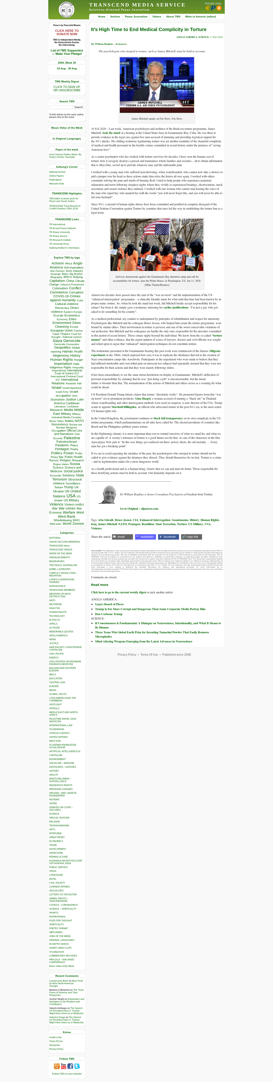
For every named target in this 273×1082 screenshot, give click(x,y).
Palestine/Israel (66, 441)
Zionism (78, 523)
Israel (56, 387)
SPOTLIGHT (55, 704)
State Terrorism (166, 524)
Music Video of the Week (61, 966)
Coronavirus (59, 292)
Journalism (57, 399)
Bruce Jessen (123, 520)
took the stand (111, 133)
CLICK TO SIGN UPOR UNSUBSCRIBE (67, 88)
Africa (68, 263)
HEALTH (53, 775)
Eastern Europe (73, 312)
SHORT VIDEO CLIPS (60, 948)
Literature (60, 406)
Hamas (67, 351)
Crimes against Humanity (65, 298)
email (121, 536)
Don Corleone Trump (108, 614)
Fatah (56, 334)
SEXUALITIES (56, 890)
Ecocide (58, 315)
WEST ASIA (55, 741)
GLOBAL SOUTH (57, 694)
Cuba (80, 300)
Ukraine (58, 491)
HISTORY (54, 771)
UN (67, 491)
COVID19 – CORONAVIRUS (63, 905)
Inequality (78, 367)
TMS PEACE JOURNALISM (63, 565)
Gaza (57, 340)
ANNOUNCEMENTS (59, 557)
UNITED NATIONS (58, 737)
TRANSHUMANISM (59, 825)
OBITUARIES (56, 932)
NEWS (52, 639)
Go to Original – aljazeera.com (139, 508)
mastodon (147, 536)
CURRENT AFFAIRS (59, 886)
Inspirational (59, 370)
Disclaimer (54, 1045)
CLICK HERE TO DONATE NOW (67, 32)
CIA (135, 520)
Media (68, 410)
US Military (71, 500)
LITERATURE (56, 875)
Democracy (62, 307)
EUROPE (54, 686)
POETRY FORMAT (58, 928)
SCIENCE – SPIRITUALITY (63, 909)
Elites (72, 319)
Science (58, 467)
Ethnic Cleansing (68, 324)
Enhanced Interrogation (155, 520)
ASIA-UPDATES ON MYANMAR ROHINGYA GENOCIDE (65, 662)
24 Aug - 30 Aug (67, 68)
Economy (62, 319)
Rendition (148, 524)
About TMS (173, 16)
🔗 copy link (190, 536)
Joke (74, 395)
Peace (74, 445)
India (76, 363)
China (70, 281)
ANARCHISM (56, 853)
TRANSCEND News (59, 545)
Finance (65, 333)
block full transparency (168, 418)
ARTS (52, 829)
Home (101, 16)
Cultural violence (66, 304)
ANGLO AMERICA (58, 635)
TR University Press (59, 244)
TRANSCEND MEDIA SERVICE (137, 5)
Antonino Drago (57, 1017)
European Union (62, 330)
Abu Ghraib (105, 520)
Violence (56, 504)
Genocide (71, 340)
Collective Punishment (72, 284)
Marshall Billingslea (123, 407)
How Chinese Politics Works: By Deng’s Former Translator (65, 155)
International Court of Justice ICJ (68, 372)
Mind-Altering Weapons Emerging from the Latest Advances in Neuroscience (143, 641)
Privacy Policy (56, 1049)
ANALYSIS (54, 608)
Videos (156, 16)
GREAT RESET (57, 837)
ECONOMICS (56, 841)
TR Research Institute (60, 240)
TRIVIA (52, 871)
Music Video (56, 421)
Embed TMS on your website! (67, 1074)
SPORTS (53, 912)
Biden (65, 273)
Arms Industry (74, 270)
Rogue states (61, 464)
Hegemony (61, 355)
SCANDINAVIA (56, 729)
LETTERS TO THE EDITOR (63, 894)
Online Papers (56, 176)
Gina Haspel (143, 398)
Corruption (76, 292)
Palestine (72, 438)
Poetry (74, 449)
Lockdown (73, 406)
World (67, 523)
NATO (79, 421)
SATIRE (53, 803)
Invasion (71, 383)
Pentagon (62, 449)
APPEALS (54, 708)
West (80, 512)
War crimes (67, 508)
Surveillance (73, 483)
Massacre (56, 409)
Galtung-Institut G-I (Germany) (64, 248)
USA (71, 495)
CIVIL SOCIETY (57, 883)
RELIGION (54, 821)
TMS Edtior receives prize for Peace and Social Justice (63, 199)
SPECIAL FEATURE (59, 817)
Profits (78, 453)
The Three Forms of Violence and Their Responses (66, 992)
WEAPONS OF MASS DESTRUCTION (60, 595)
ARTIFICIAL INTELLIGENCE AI (64, 751)
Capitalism (57, 281)
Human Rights (61, 359)
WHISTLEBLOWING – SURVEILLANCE (60, 780)
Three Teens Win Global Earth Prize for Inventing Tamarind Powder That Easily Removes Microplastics (152, 634)
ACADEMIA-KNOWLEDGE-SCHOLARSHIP (63, 746)
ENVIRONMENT (57, 759)
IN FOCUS (54, 620)
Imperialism (63, 364)
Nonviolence (59, 424)
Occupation (59, 430)
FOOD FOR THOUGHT (60, 920)
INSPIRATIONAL (57, 916)
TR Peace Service (58, 236)
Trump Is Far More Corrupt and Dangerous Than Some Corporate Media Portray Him (150, 609)
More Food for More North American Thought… (66, 983)
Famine (78, 330)
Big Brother (76, 273)
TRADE (53, 845)
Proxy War (57, 457)
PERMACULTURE (58, 857)
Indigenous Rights (60, 367)
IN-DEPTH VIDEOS (59, 944)
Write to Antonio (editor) (200, 16)
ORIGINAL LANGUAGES (61, 940)
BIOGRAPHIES (56, 561)
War (55, 508)
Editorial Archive (57, 172)
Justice (71, 399)
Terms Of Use (56, 1041)
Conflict (75, 288)
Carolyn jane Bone (58, 981)
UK (76, 487)
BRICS (68, 277)
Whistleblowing (63, 520)
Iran (79, 383)
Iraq (94, 524)
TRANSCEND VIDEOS (60, 549)
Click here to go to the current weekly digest (118, 592)
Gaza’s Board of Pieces (109, 604)
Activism (57, 263)
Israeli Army (62, 391)
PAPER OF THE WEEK (60, 553)
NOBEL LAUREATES (60, 569)
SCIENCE (54, 814)
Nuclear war (75, 424)
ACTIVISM (54, 627)
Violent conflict (74, 504)
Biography (56, 277)
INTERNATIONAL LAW (60, 725)
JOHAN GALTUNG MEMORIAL (64, 542)
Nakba (69, 420)
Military (66, 413)
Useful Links (55, 1037)
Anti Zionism (57, 271)
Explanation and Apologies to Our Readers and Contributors (66, 1002)
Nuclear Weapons (66, 427)
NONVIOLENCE (57, 586)
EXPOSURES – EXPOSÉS (62, 767)
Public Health (73, 457)
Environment (62, 323)
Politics (56, 453)
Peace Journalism (136, 16)
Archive (115, 16)
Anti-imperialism (74, 267)
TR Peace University (59, 232)
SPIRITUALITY (56, 924)
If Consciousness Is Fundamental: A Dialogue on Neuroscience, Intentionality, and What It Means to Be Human (158, 625)
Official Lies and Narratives (68, 432)
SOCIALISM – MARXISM (61, 763)
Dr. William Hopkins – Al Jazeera (109, 44)
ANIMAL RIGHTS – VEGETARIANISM (58, 899)
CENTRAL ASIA (57, 682)
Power (69, 453)
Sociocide (55, 475)
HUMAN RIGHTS (57, 612)
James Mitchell (107, 524)
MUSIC (52, 879)
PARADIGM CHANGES (61, 789)
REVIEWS (54, 799)
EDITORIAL (55, 538)
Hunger (78, 359)
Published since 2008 (176, 654)
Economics (72, 315)
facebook (170, 536)
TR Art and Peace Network (62, 228)
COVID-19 (61, 296)
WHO (76, 520)
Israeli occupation (67, 393)
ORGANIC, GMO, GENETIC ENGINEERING (63, 794)
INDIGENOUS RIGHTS (60, 785)
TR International (57, 224)
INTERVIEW (55, 833)
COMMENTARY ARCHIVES (63, 955)
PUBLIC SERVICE (58, 867)
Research (78, 460)
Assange (56, 274)
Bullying (78, 277)
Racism (54, 460)
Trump (68, 487)
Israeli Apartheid (72, 387)
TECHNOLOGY (57, 616)
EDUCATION (55, 678)
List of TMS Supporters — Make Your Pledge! (67, 52)
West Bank (66, 516)
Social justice (73, 471)
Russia (75, 464)
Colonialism (60, 288)
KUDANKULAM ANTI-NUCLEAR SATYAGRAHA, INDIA (65, 862)
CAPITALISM (55, 755)
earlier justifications (176, 307)
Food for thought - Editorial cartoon (66, 335)
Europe (74, 326)
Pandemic (62, 445)
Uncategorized (56, 952)
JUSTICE (53, 643)
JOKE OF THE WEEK (60, 936)
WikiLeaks (55, 523)
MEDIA (52, 690)
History (75, 355)
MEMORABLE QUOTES (61, 631)
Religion (65, 460)
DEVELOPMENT (57, 849)
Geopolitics (62, 347)
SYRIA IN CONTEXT (59, 733)
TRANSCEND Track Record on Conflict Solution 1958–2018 (65, 207)
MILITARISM (55, 604)
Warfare (69, 512)
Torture (58, 487)
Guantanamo (180, 520)
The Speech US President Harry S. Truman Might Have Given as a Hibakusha (66, 1011)
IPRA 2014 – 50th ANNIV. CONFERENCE (61, 961)
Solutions (68, 475)
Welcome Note (56, 183)
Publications (55, 180)
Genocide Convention (66, 344)
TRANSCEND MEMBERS (62, 590)
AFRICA (53, 624)
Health (78, 351)
